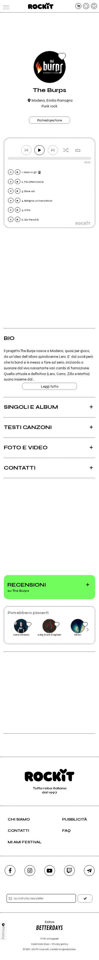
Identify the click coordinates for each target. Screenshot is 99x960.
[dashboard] (94, 6)
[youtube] (49, 870)
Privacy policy (60, 944)
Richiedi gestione (49, 120)
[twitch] (69, 870)
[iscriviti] (85, 898)
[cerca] (86, 6)
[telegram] (89, 870)
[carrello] (78, 6)
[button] (11, 630)
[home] (40, 6)
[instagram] (29, 870)
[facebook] (10, 870)
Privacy (3, 933)
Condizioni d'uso (40, 944)
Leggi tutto (49, 386)
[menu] (5, 6)
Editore (45, 924)
